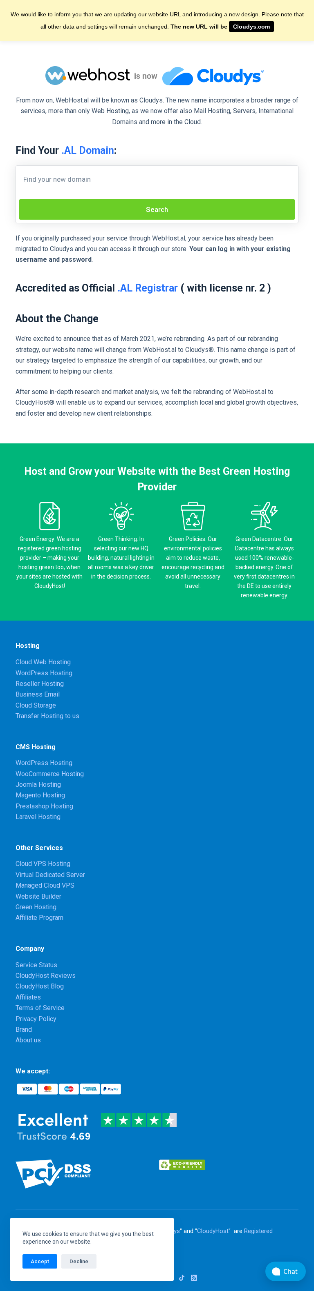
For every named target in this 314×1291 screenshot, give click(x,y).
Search (157, 209)
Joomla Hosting (38, 784)
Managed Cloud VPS (45, 885)
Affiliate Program (39, 918)
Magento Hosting (40, 795)
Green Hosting (36, 907)
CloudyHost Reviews (46, 975)
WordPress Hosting (44, 673)
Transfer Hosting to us (47, 716)
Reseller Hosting (40, 684)
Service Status (36, 965)
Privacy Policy (36, 1019)
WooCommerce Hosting (50, 774)
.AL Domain (87, 150)
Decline (79, 1261)
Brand (24, 1029)
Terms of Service (40, 1008)
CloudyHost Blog (40, 986)
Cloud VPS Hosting (43, 864)
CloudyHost (213, 1231)
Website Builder (38, 896)
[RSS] (194, 1278)
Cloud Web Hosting (43, 662)
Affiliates (28, 997)
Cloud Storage (36, 705)
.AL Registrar (147, 288)
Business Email (38, 694)
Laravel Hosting (38, 817)
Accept (40, 1261)
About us (28, 1040)
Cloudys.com (251, 26)
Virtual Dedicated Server (50, 875)
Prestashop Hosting (44, 806)
